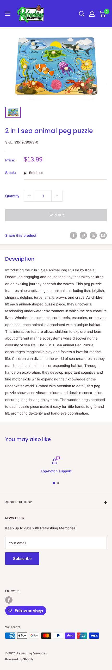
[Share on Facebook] (73, 235)
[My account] (92, 14)
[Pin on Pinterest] (83, 235)
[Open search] (82, 14)
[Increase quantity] (57, 195)
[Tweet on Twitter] (93, 235)
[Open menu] (7, 14)
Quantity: (13, 196)
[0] (102, 14)
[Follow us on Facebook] (9, 600)
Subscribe (22, 558)
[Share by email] (103, 235)
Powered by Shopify (19, 659)
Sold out (56, 215)
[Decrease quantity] (29, 195)
